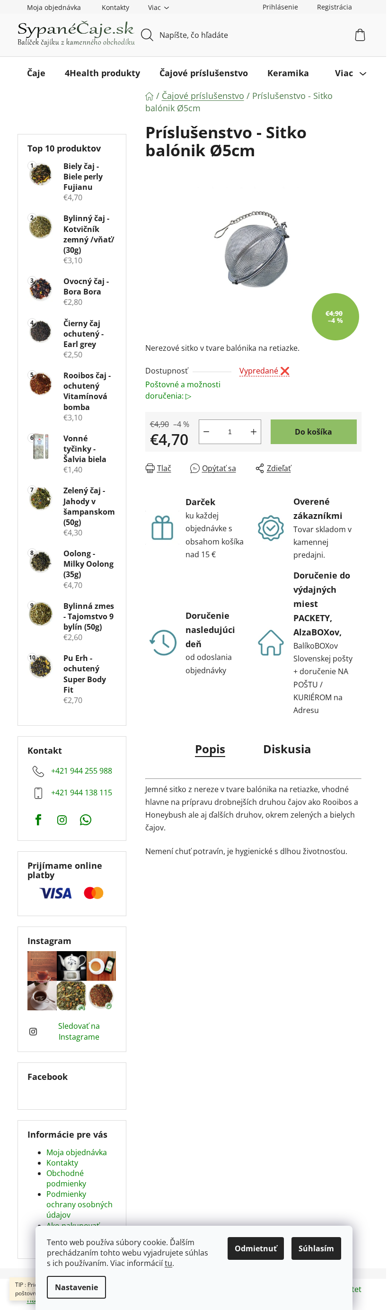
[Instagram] (62, 820)
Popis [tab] (210, 749)
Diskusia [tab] (287, 749)
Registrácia (334, 6)
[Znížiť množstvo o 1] (206, 432)
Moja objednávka (54, 7)
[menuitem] (36, 73)
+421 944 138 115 (81, 792)
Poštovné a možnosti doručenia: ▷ (182, 390)
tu (168, 1263)
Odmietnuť (256, 1248)
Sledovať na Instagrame (79, 1031)
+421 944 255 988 (81, 771)
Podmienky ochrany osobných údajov (79, 1204)
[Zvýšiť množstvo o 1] (254, 432)
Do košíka (313, 432)
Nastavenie (76, 1287)
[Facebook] (38, 820)
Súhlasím (316, 1248)
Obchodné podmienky (66, 1178)
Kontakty (115, 7)
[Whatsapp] (86, 820)
